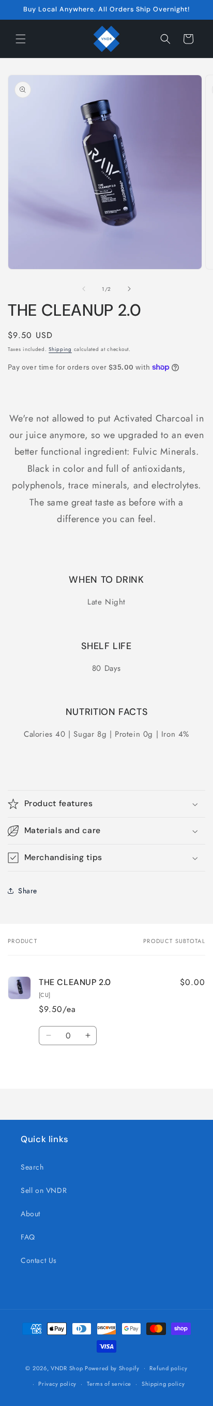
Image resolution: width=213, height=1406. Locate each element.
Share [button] (27, 890)
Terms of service (109, 1384)
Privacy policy (57, 1384)
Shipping (60, 349)
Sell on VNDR (44, 1190)
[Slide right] (129, 288)
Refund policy (168, 1368)
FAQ (28, 1237)
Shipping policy (163, 1384)
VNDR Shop (67, 1367)
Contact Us (39, 1260)
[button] (20, 38)
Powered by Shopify (112, 1367)
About (30, 1213)
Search (32, 1167)
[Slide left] (83, 288)
